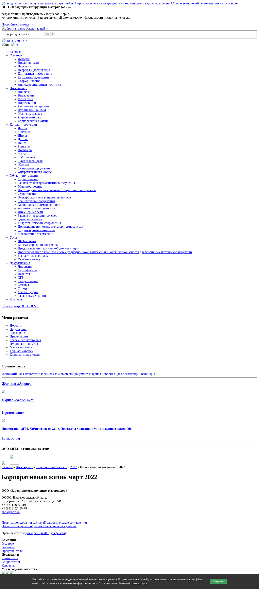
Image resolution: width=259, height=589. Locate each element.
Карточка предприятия (33, 77)
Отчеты (23, 288)
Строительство (28, 179)
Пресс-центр (18, 88)
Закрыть (218, 581)
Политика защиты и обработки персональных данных (39, 526)
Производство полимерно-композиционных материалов (57, 190)
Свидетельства (28, 281)
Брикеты (24, 146)
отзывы (54, 374)
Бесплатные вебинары (33, 255)
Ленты (22, 128)
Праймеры (25, 150)
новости (107, 374)
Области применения (24, 175)
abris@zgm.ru (11, 512)
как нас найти (38, 28)
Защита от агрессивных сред (37, 215)
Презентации (27, 102)
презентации (131, 374)
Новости (24, 91)
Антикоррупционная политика (39, 84)
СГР (21, 277)
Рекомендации (28, 292)
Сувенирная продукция (34, 168)
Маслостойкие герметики (35, 234)
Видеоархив (26, 95)
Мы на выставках (30, 113)
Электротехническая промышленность (44, 197)
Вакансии (24, 66)
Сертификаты (27, 270)
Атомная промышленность (36, 208)
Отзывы (23, 285)
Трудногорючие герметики (36, 230)
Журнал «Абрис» (29, 117)
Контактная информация (35, 73)
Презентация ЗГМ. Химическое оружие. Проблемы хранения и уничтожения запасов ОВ (66, 428)
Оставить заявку (29, 259)
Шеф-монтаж (27, 241)
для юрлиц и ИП (37, 533)
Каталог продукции (23, 124)
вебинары (148, 374)
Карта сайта (10, 558)
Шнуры (23, 135)
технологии (40, 374)
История (24, 59)
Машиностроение (30, 186)
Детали (23, 139)
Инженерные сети (30, 212)
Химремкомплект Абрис (35, 172)
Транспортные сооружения (36, 201)
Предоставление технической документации (49, 248)
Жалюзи (23, 164)
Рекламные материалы (33, 106)
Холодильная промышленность (39, 204)
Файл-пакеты (27, 157)
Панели (23, 142)
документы (82, 374)
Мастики (24, 132)
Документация (20, 263)
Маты (22, 153)
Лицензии (25, 266)
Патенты (24, 274)
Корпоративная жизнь (33, 121)
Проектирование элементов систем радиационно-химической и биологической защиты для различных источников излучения (105, 252)
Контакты (16, 299)
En (16, 45)
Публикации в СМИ (32, 110)
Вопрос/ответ (11, 438)
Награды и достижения (34, 70)
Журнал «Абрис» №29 (18, 400)
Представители (28, 62)
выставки (67, 374)
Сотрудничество (29, 81)
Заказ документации (32, 295)
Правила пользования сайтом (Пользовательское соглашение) (44, 522)
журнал (96, 374)
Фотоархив (25, 99)
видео (118, 374)
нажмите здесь (139, 583)
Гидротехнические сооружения (39, 223)
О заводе (16, 55)
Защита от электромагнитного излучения (46, 183)
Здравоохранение (30, 219)
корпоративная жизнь (17, 374)
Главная (15, 51)
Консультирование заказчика (38, 244)
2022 (73, 467)
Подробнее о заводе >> (17, 24)
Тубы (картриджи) (30, 161)
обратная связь (15, 28)
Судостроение (27, 193)
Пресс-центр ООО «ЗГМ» (20, 306)
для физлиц (58, 533)
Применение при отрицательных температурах (50, 226)
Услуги (14, 237)
